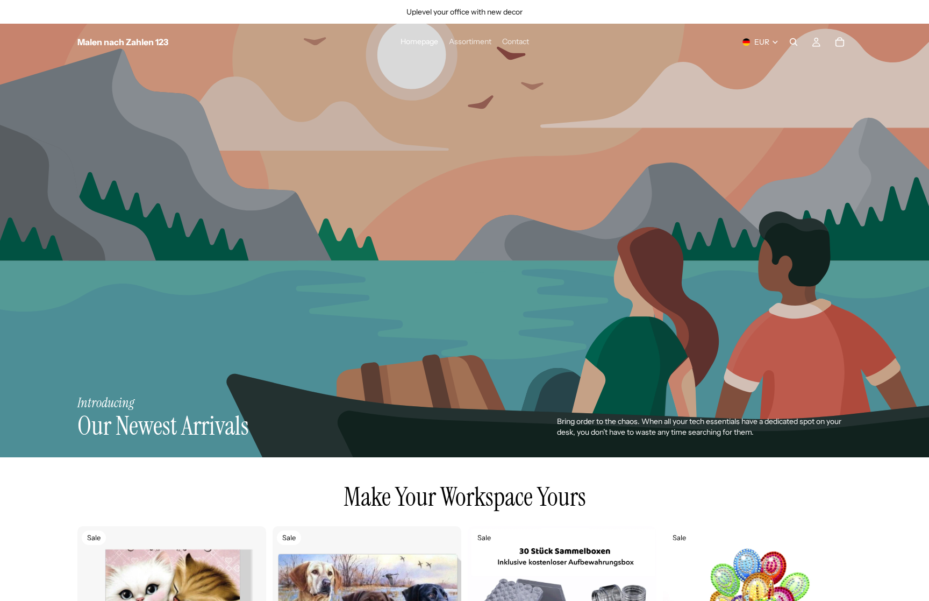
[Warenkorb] (840, 42)
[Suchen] (793, 42)
